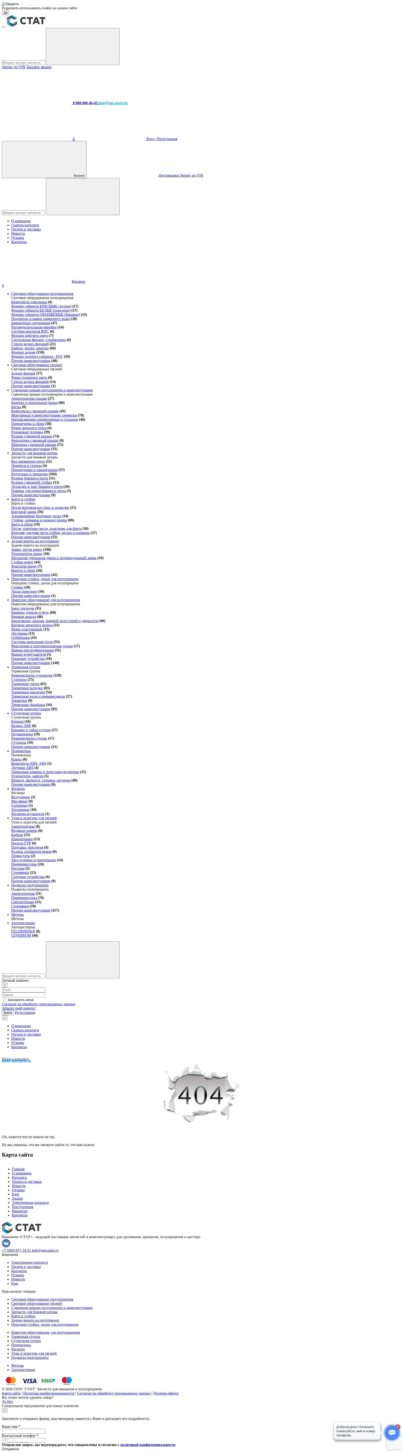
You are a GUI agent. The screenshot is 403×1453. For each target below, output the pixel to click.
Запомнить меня (20, 1000)
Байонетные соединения (30, 323)
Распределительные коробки (34, 327)
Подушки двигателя (27, 847)
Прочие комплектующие (30, 361)
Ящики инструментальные (32, 650)
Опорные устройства (28, 659)
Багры (16, 407)
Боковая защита (23, 617)
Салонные (19, 805)
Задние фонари (23, 373)
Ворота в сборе (23, 570)
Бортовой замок (23, 512)
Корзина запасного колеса (31, 625)
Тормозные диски (25, 684)
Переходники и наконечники (34, 470)
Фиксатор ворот (24, 566)
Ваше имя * (11, 1427)
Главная (18, 1169)
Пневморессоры (24, 864)
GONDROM (21, 935)
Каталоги (19, 1177)
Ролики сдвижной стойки (31, 482)
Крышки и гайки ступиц (31, 730)
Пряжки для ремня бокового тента (38, 491)
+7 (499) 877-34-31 (17, 1250)
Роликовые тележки (27, 432)
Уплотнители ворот (26, 554)
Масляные (19, 801)
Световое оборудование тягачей (36, 365)
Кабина (17, 835)
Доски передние (24, 591)
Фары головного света (29, 377)
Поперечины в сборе (27, 424)
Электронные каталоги (30, 1203)
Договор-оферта (166, 1393)
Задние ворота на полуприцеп (35, 541)
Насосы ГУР (21, 843)
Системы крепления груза (32, 642)
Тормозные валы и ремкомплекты (38, 696)
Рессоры (17, 868)
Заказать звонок (39, 67)
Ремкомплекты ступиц (29, 738)
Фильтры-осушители (27, 814)
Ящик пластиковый (26, 629)
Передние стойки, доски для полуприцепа (45, 579)
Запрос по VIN (13, 67)
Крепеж (17, 721)
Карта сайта (11, 1393)
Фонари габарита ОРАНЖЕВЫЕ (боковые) (45, 315)
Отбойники (20, 638)
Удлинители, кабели (27, 776)
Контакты (19, 242)
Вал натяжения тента (28, 461)
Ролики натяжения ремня (31, 852)
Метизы (17, 914)
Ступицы (18, 742)
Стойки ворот (22, 562)
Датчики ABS (22, 768)
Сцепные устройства (28, 877)
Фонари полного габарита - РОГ (37, 356)
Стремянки (20, 873)
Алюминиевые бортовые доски (36, 516)
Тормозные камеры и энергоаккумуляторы (45, 772)
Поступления (22, 1207)
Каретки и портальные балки (34, 403)
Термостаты (20, 856)
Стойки (17, 587)
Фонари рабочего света (29, 335)
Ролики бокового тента (29, 478)
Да (5, 12)
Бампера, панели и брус (30, 612)
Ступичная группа (26, 713)
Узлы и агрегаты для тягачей (34, 818)
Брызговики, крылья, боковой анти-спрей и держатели (54, 621)
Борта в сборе (22, 524)
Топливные (20, 810)
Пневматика (21, 751)
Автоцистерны (23, 923)
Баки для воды (22, 608)
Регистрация (25, 1013)
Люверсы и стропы (26, 466)
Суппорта (19, 680)
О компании (21, 221)
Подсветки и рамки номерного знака (40, 319)
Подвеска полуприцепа (30, 885)
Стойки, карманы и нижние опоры (39, 520)
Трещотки (19, 700)
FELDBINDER (23, 931)
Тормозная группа (25, 667)
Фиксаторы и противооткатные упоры (42, 646)
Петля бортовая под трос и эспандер (40, 508)
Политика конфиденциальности (48, 1393)
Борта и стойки (23, 499)
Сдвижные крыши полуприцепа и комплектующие (52, 390)
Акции (17, 1198)
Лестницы (19, 633)
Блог (15, 1194)
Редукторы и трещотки (29, 474)
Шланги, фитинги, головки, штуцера (40, 780)
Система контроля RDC (30, 331)
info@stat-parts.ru (45, 1250)
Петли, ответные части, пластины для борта (46, 528)
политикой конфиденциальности (147, 1445)
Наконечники (22, 839)
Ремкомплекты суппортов (31, 675)
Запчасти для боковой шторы (34, 453)
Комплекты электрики (29, 302)
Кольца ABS (21, 726)
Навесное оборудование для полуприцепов (45, 600)
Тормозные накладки (28, 692)
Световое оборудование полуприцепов (42, 294)
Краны (16, 759)
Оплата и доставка (26, 229)
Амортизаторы (23, 826)
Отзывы (17, 238)
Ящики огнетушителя (28, 654)
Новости (18, 233)
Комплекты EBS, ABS (28, 763)
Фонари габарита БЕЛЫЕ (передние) (40, 310)
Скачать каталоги (25, 225)
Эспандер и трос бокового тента (37, 487)
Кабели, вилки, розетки (30, 348)
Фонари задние (23, 352)
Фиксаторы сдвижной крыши (35, 440)
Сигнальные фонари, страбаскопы (38, 340)
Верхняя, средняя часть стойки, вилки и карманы (50, 533)
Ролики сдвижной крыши (31, 436)
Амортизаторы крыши (29, 398)
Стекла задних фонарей (30, 344)
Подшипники (22, 734)
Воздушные (20, 797)
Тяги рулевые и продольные (33, 860)
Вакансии (20, 1211)
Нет (10, 1402)
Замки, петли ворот (26, 549)
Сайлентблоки (22, 902)
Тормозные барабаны (28, 705)
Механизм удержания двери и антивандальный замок (54, 558)
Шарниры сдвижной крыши (33, 445)
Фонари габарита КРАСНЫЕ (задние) (41, 306)
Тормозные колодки (27, 688)
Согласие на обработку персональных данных (38, 1004)
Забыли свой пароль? (19, 1008)
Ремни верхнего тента (28, 428)
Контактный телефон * (20, 1436)
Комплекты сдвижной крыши (35, 411)
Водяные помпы (24, 831)
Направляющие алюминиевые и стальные (44, 419)
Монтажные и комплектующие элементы (44, 415)
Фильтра (18, 789)
